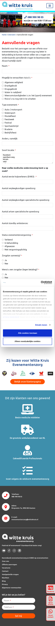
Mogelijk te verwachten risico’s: (17, 78)
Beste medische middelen (27, 417)
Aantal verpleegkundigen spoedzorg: (19, 188)
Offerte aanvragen (9, 564)
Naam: (5, 66)
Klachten (5, 578)
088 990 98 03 (35, 17)
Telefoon (9, 607)
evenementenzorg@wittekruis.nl (25, 519)
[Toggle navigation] (49, 5)
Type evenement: (10, 105)
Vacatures (6, 568)
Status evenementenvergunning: (17, 235)
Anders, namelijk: (10, 138)
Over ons (5, 561)
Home (4, 35)
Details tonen (41, 325)
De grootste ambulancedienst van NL (27, 438)
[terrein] (27, 159)
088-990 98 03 (17, 496)
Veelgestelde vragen (10, 574)
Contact (5, 571)
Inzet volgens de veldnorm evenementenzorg (27, 479)
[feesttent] (27, 155)
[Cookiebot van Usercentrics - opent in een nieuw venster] (41, 282)
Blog (4, 581)
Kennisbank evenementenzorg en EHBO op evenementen (25, 558)
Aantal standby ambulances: (15, 223)
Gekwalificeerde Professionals (27, 458)
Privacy (5, 584)
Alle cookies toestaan (27, 333)
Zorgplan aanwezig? (12, 255)
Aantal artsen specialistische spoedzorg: (20, 211)
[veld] (27, 162)
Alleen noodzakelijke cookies (27, 341)
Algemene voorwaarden (11, 587)
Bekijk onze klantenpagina (27, 381)
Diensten (11, 35)
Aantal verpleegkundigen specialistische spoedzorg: (26, 200)
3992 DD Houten (23, 508)
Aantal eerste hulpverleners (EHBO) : (19, 176)
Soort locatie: (9, 150)
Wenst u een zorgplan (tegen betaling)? (20, 269)
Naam (7, 600)
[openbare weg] (27, 157)
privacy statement (11, 317)
